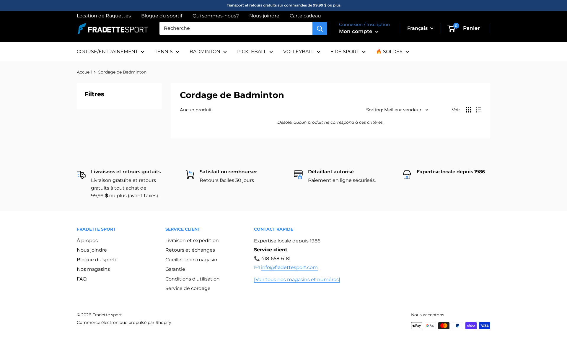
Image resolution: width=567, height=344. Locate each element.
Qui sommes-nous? (216, 16)
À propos (87, 240)
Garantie (175, 269)
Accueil (84, 72)
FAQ (82, 279)
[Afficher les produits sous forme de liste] (478, 110)
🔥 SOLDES (389, 51)
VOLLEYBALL (298, 51)
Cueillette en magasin (191, 260)
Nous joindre (264, 16)
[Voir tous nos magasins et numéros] (297, 279)
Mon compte (356, 31)
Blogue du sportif (161, 16)
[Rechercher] (319, 28)
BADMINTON (205, 51)
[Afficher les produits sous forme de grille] (468, 110)
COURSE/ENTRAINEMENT (107, 51)
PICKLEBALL (251, 51)
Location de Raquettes (104, 16)
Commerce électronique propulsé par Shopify (124, 322)
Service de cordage (188, 288)
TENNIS (164, 51)
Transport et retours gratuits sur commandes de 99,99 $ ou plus (283, 5)
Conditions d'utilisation (192, 279)
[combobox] (235, 28)
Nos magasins (93, 269)
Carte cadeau (305, 16)
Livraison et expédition (192, 240)
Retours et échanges (190, 250)
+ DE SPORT (345, 51)
